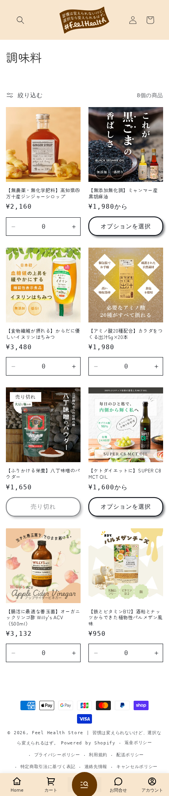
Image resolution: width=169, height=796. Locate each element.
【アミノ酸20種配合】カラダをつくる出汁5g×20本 (125, 334)
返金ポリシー (138, 742)
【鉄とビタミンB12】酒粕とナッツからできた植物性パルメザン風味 (125, 617)
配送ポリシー (130, 754)
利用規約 (98, 754)
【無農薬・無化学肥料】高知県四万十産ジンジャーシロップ (43, 193)
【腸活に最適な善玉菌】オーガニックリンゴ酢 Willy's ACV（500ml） (43, 617)
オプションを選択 (126, 226)
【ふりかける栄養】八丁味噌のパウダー (43, 473)
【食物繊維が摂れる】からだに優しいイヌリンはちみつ (43, 334)
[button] (20, 20)
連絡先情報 (96, 766)
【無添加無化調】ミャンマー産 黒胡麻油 (123, 193)
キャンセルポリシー (137, 766)
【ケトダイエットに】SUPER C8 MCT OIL (125, 473)
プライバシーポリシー (57, 754)
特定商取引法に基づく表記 (47, 766)
